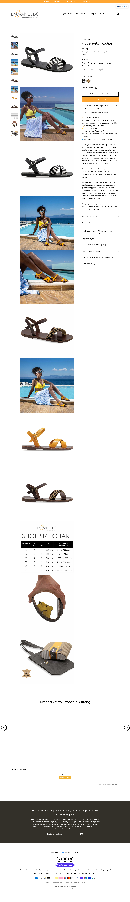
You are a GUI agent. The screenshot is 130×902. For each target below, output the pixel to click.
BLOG (102, 13)
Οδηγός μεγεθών (93, 870)
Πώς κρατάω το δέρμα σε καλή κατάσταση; (97, 257)
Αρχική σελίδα (67, 13)
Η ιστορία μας (38, 873)
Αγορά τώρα (100, 100)
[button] (122, 6)
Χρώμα (88, 76)
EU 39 (109, 64)
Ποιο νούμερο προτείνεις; (91, 251)
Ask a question (87, 223)
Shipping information (89, 216)
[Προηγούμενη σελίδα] (4, 727)
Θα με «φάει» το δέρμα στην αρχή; (94, 244)
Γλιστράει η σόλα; (88, 264)
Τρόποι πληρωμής (70, 870)
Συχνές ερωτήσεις (42, 870)
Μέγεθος (85, 59)
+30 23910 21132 (58, 886)
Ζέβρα (84, 81)
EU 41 (93, 70)
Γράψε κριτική (65, 778)
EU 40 (85, 70)
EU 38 (101, 64)
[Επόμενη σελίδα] (126, 727)
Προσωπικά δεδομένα (72, 873)
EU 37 (93, 64)
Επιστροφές (82, 870)
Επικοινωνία (30, 870)
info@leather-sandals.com (70, 886)
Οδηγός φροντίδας (107, 870)
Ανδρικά (93, 13)
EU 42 (101, 70)
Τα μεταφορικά (102, 52)
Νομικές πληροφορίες (89, 873)
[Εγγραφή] (81, 834)
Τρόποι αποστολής (56, 870)
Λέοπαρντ (88, 81)
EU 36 (85, 64)
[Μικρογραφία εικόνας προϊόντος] (14, 45)
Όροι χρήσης (59, 873)
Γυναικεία (81, 13)
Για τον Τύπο (49, 873)
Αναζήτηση (20, 870)
